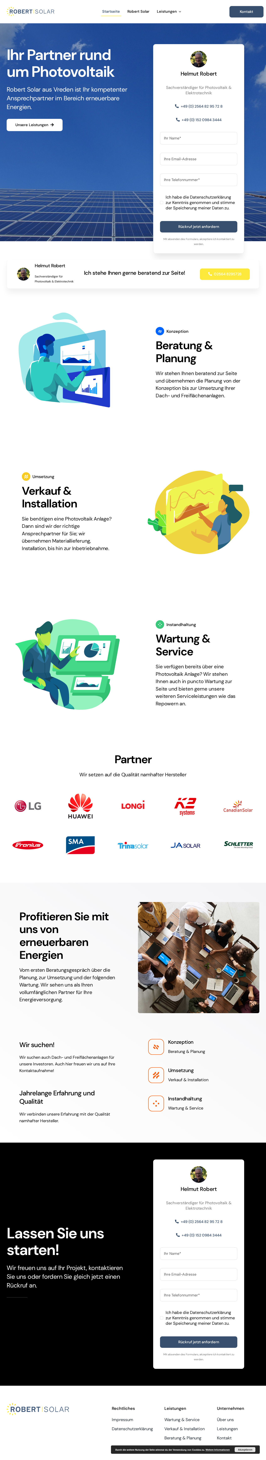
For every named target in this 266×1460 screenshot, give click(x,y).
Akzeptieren (245, 1449)
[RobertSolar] (30, 9)
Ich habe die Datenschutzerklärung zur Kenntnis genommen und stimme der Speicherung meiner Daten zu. (200, 202)
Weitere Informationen (218, 1449)
